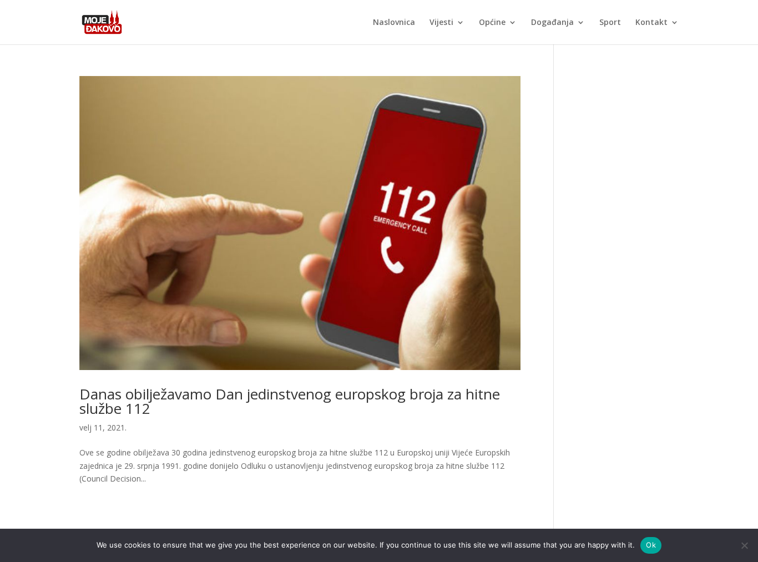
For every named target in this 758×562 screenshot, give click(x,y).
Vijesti (441, 22)
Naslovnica (394, 22)
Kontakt (651, 22)
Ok (651, 544)
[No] (744, 545)
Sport (610, 22)
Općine (492, 22)
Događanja (552, 22)
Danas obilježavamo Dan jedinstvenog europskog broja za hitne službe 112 (289, 401)
